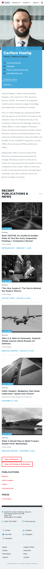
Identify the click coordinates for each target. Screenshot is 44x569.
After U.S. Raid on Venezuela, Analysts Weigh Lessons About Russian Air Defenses (21, 341)
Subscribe (27, 550)
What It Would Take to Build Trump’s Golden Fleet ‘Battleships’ (20, 442)
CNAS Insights (7, 480)
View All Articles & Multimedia (19, 465)
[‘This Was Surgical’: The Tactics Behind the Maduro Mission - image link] (22, 268)
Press (25, 554)
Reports (5, 476)
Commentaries (7, 488)
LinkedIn (10, 66)
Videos (4, 484)
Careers (5, 557)
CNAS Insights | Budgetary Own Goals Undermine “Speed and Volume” (21, 392)
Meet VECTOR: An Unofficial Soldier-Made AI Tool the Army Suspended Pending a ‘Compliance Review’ (20, 238)
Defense (7, 85)
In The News (6, 499)
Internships (6, 554)
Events (4, 550)
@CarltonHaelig (14, 63)
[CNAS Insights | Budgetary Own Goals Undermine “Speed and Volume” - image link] (22, 371)
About (4, 547)
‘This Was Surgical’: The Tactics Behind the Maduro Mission (21, 289)
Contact (26, 557)
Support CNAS (28, 547)
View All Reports (13, 460)
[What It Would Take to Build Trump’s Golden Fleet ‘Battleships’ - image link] (22, 421)
